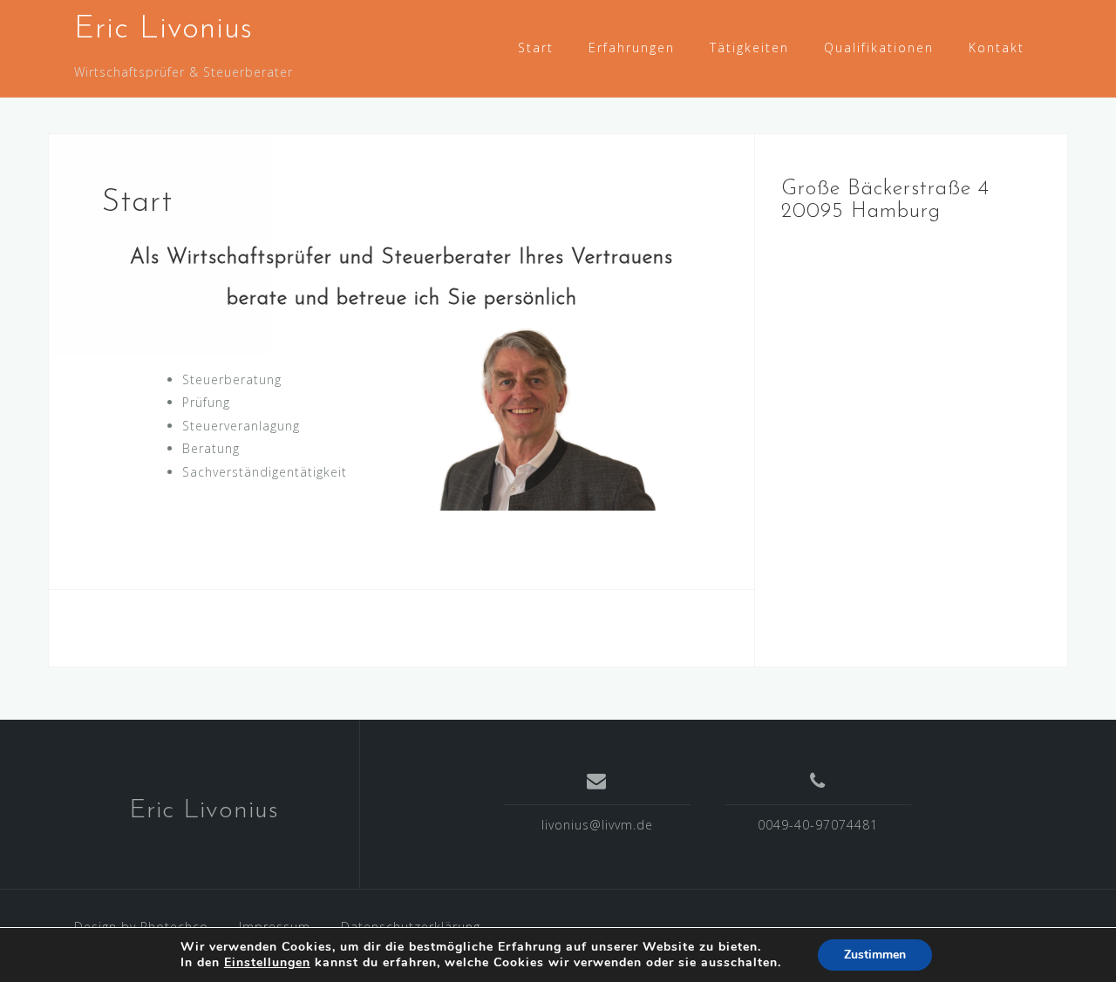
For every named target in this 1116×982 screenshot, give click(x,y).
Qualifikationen (879, 47)
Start (536, 47)
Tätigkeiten (749, 47)
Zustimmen (875, 954)
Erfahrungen (632, 47)
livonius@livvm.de (597, 824)
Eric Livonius (163, 29)
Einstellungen (267, 963)
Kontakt (996, 47)
